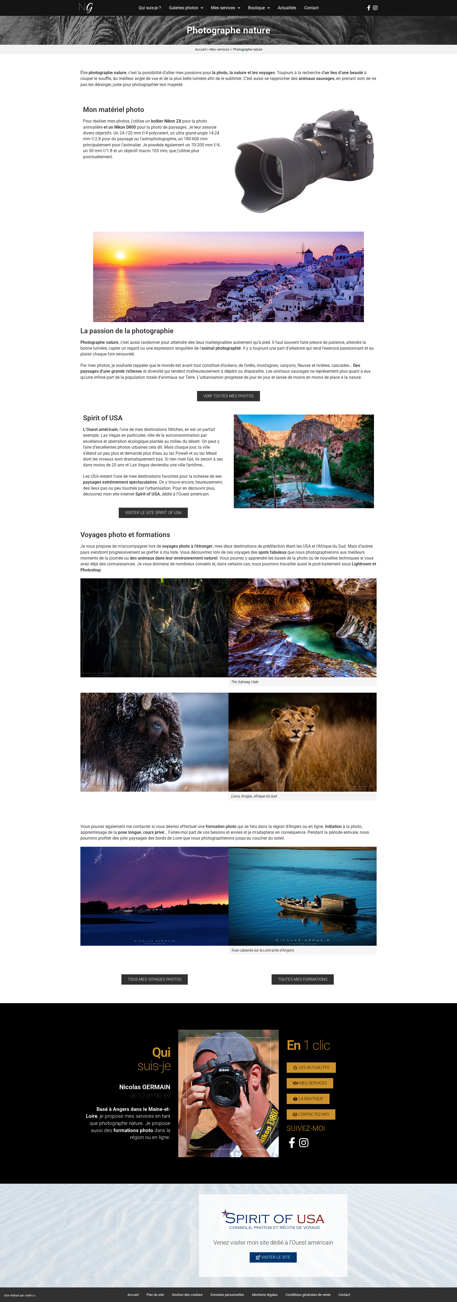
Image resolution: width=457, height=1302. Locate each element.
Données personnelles (227, 1295)
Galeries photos (183, 7)
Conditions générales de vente (308, 1295)
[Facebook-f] (368, 8)
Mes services (223, 7)
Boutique (256, 7)
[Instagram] (375, 8)
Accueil (200, 49)
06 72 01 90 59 (150, 1096)
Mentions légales (265, 1295)
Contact (311, 7)
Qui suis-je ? (150, 7)
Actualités (287, 7)
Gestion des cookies (187, 1295)
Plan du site (155, 1295)
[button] (186, 8)
